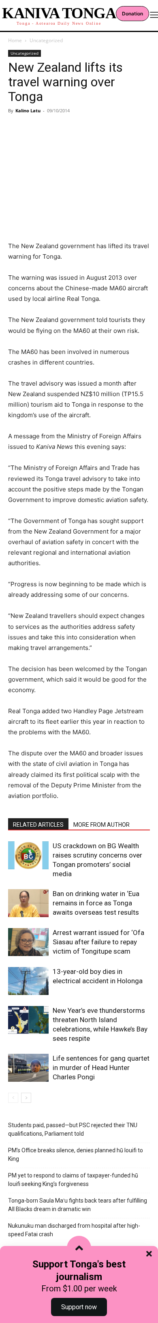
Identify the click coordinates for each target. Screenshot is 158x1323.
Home (15, 40)
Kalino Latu (28, 110)
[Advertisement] (79, 165)
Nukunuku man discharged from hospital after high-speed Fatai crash (74, 1229)
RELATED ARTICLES (38, 824)
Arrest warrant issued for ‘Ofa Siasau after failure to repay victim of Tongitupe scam (98, 941)
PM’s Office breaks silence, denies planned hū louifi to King (75, 1154)
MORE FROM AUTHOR (101, 824)
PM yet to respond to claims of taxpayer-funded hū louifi (73, 1179)
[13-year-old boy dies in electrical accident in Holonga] (28, 981)
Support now (79, 1307)
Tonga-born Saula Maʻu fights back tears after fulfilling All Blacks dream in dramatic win (77, 1204)
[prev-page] (13, 1098)
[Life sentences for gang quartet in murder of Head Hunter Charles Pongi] (28, 1068)
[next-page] (26, 1098)
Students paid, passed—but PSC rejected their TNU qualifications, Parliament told (72, 1129)
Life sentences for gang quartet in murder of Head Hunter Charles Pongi (101, 1067)
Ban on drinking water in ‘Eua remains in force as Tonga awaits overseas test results (96, 903)
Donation (132, 14)
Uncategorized (46, 40)
